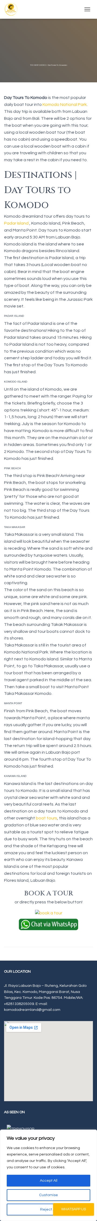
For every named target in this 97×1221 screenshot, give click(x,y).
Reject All (48, 1209)
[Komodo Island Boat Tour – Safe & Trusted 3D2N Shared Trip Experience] (13, 9)
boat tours (46, 818)
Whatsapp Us (73, 1209)
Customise (48, 1195)
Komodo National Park (65, 104)
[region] (48, 1175)
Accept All (48, 1181)
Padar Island (16, 223)
